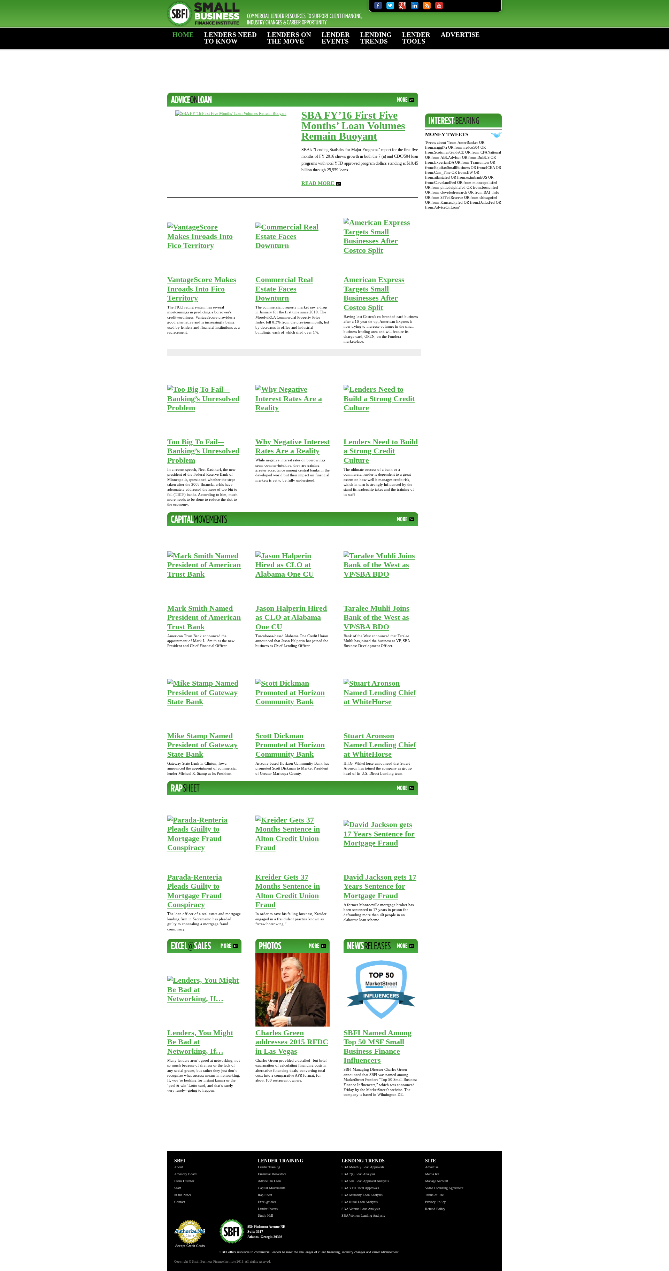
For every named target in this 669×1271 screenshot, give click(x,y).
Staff (177, 1188)
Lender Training (224, 59)
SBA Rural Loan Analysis (359, 1202)
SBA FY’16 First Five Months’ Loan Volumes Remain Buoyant (353, 125)
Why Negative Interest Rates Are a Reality (292, 446)
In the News (182, 1195)
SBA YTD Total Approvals (360, 1188)
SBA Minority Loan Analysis (362, 1195)
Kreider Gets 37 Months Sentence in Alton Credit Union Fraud (287, 891)
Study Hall (265, 1215)
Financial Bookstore (272, 1174)
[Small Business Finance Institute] (268, 14)
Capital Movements (271, 1188)
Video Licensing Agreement (444, 1188)
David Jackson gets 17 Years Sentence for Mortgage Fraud (380, 886)
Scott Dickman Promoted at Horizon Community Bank (290, 744)
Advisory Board (185, 1174)
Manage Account (436, 1181)
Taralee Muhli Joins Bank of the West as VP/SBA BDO (376, 617)
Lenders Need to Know (230, 38)
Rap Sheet (265, 1195)
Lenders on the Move (289, 38)
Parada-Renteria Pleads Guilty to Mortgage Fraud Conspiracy (194, 891)
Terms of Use (434, 1195)
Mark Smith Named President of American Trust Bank (204, 617)
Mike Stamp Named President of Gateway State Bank (202, 744)
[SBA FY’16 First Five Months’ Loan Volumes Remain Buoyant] (230, 113)
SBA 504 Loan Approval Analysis (365, 1181)
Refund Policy (435, 1209)
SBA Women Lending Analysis (363, 1215)
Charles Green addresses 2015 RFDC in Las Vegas (291, 1041)
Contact (179, 1202)
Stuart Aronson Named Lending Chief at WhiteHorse (380, 744)
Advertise (460, 34)
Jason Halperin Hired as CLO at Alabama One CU (291, 617)
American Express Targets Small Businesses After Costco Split (374, 293)
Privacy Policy (435, 1202)
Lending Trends (376, 38)
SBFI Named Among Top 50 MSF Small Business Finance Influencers (378, 1046)
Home (183, 34)
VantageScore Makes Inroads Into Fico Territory (201, 288)
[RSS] (426, 5)
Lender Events (336, 38)
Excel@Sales (267, 1202)
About (184, 55)
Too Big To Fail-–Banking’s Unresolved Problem (203, 451)
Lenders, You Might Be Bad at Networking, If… (200, 1041)
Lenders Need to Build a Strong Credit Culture (381, 451)
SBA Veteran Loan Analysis (360, 1209)
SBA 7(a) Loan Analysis (358, 1174)
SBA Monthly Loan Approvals (362, 1167)
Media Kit (432, 1174)
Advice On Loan (269, 1181)
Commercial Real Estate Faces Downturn (284, 288)
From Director (184, 1181)
